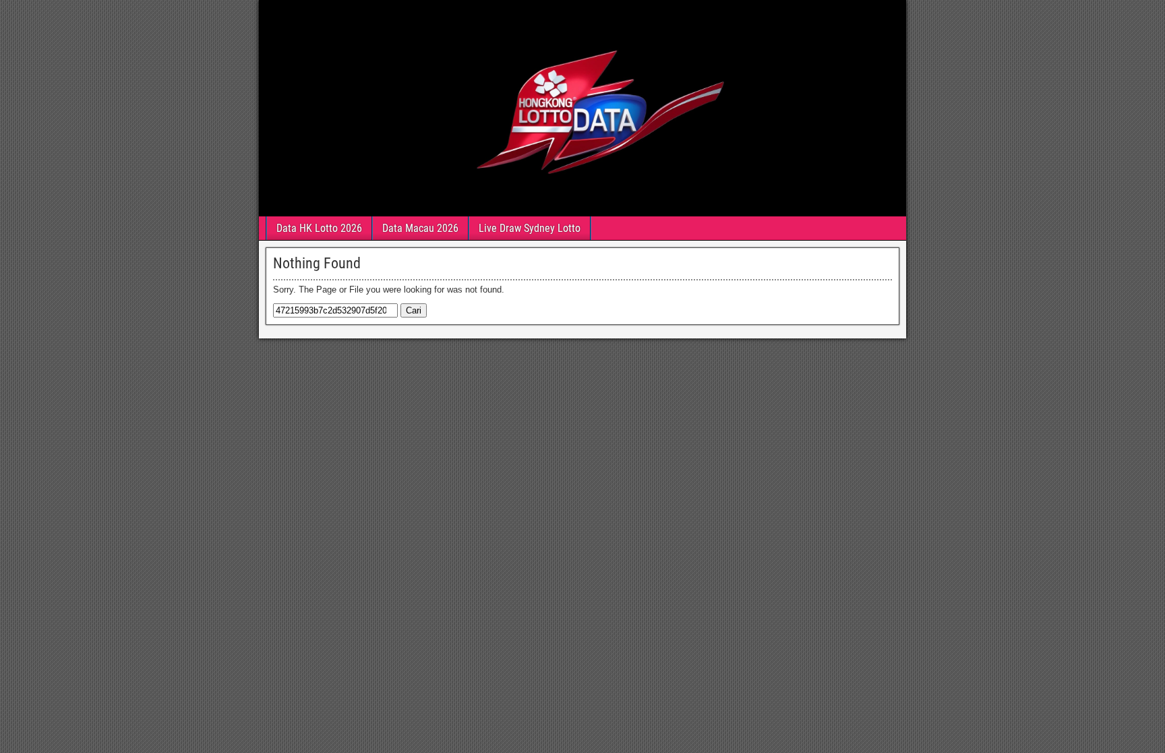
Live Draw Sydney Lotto (529, 228)
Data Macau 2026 (420, 228)
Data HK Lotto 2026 (319, 228)
